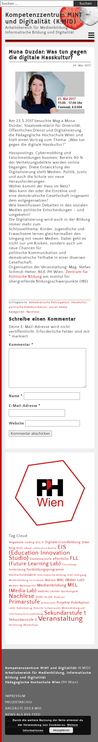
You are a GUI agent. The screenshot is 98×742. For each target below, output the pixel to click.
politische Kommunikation (28, 307)
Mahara (50, 580)
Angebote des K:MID (23, 708)
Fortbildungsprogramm (45, 569)
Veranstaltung (60, 619)
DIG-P (40, 542)
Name (16, 396)
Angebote (16, 542)
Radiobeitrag (25, 608)
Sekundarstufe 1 (65, 613)
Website (16, 423)
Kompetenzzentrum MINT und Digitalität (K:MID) (43, 18)
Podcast (59, 597)
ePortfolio (61, 559)
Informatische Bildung (51, 575)
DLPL (19, 548)
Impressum (15, 696)
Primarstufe (24, 602)
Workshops (31, 625)
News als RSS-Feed (22, 715)
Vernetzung (15, 625)
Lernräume (36, 580)
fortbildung (17, 569)
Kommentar (21, 344)
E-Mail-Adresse (24, 406)
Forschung (69, 564)
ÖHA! (39, 597)
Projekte (63, 603)
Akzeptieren (61, 730)
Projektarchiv (18, 702)
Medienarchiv (28, 586)
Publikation (80, 603)
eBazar (28, 548)
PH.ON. (48, 597)
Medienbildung (51, 585)
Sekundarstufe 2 (23, 620)
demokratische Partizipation (49, 302)
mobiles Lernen (49, 591)
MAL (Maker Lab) (70, 580)
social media (58, 307)
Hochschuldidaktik (22, 574)
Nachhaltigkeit (69, 591)
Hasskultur (79, 302)
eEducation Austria (45, 548)
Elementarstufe (41, 559)
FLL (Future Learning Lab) (43, 561)
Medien (14, 585)
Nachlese (32, 311)
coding (30, 542)
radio (12, 608)
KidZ (70, 575)
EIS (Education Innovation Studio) (39, 552)
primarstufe (48, 602)
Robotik (38, 608)
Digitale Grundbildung (63, 542)
